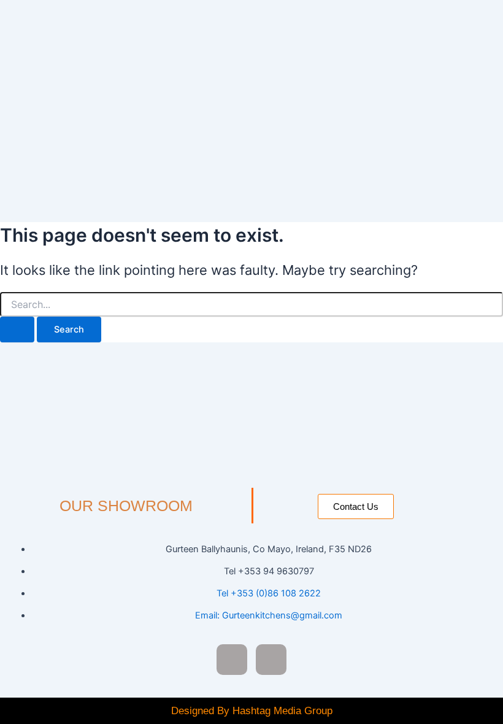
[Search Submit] (17, 330)
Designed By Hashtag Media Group (251, 711)
